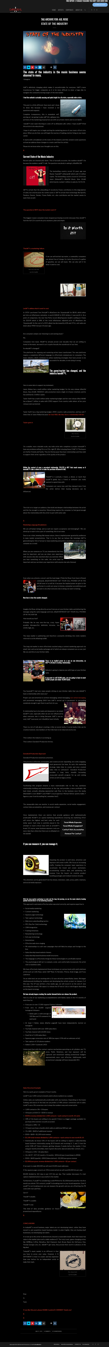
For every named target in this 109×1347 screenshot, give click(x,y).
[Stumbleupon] (47, 67)
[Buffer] (51, 67)
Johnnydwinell (58, 1331)
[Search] (85, 10)
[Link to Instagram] (97, 10)
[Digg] (36, 67)
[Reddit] (43, 67)
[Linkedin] (40, 67)
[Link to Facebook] (94, 10)
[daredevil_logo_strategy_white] (16, 10)
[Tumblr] (55, 67)
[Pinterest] (32, 67)
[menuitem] (54, 10)
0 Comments (47, 1331)
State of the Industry (54, 24)
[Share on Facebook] (25, 67)
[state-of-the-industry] (54, 47)
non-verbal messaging (77, 698)
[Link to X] (91, 10)
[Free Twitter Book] (28, 67)
